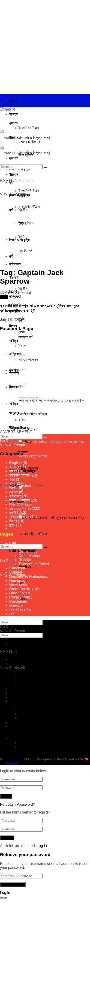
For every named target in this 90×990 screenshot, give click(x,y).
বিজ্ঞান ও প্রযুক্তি (19, 500)
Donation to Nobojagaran (30, 576)
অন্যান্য (14, 467)
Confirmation (28, 551)
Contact (15, 572)
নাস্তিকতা (15, 496)
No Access (18, 585)
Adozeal (12, 763)
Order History (29, 556)
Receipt (24, 560)
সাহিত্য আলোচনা (28, 468)
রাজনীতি (14, 513)
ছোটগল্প (13, 492)
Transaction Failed (33, 564)
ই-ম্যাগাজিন (16, 726)
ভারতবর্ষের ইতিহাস (20, 508)
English (24, 485)
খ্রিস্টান (22, 289)
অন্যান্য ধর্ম (25, 337)
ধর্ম (10, 664)
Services (16, 605)
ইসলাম (13, 471)
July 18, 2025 (11, 320)
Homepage (18, 581)
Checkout (17, 547)
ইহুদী (12, 479)
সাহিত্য (13, 701)
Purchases (18, 601)
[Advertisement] (45, 45)
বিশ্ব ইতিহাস (16, 504)
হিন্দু (20, 676)
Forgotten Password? (17, 804)
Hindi (22, 751)
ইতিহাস (13, 114)
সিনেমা (13, 325)
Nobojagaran (12, 759)
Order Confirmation (24, 589)
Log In (42, 846)
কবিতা (12, 484)
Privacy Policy (21, 597)
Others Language (23, 739)
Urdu (22, 747)
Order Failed (19, 593)
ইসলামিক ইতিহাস (28, 128)
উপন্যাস (23, 452)
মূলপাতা (13, 101)
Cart (12, 543)
